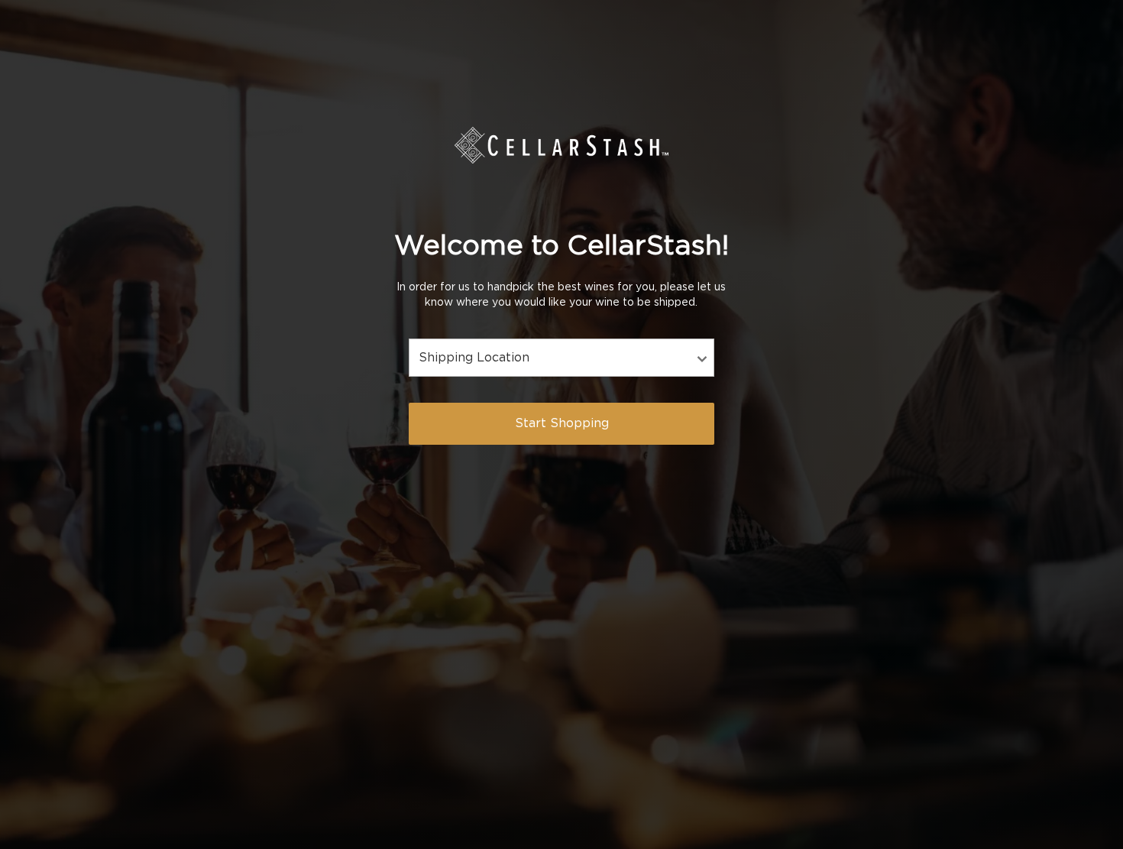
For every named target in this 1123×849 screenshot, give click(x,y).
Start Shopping (562, 423)
